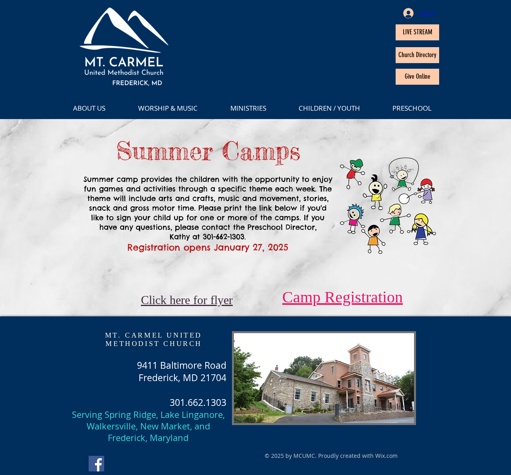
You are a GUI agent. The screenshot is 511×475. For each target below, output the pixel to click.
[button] (178, 108)
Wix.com (386, 455)
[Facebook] (96, 463)
